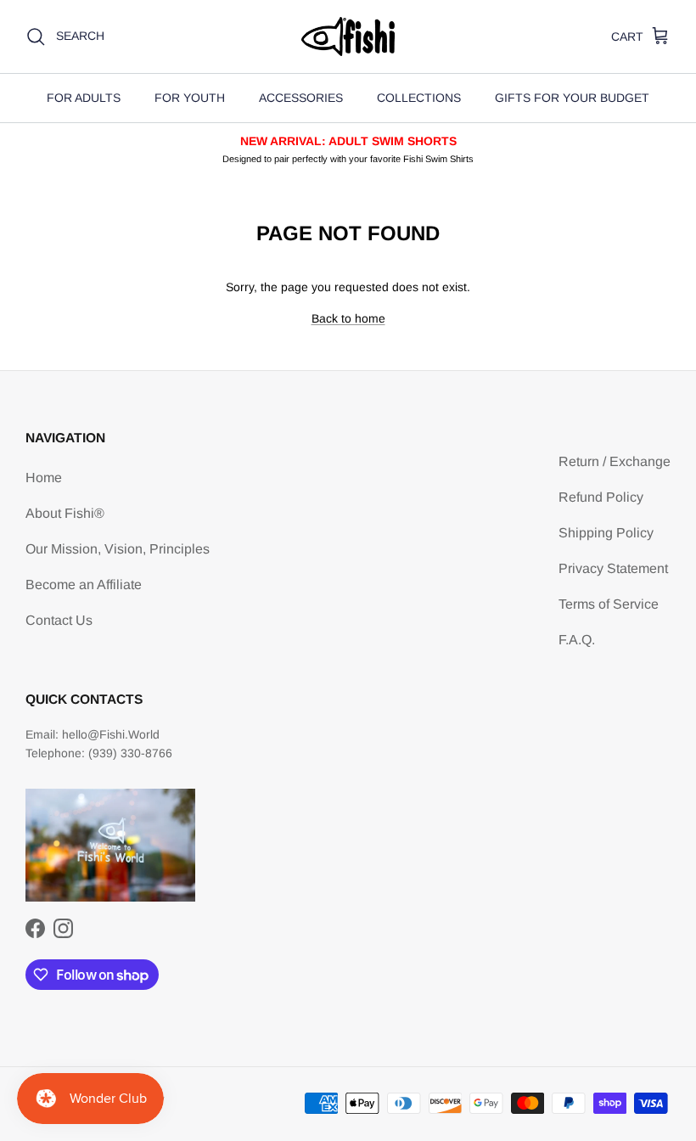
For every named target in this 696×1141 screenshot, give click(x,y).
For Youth (189, 97)
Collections (419, 97)
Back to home (348, 318)
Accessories (301, 97)
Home (43, 477)
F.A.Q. (576, 639)
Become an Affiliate (83, 584)
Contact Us (59, 620)
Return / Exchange (614, 461)
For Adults (84, 97)
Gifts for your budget (572, 97)
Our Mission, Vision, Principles (117, 549)
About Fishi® (64, 513)
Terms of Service (608, 604)
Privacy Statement (613, 568)
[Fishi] (348, 36)
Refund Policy (600, 497)
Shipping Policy (606, 533)
